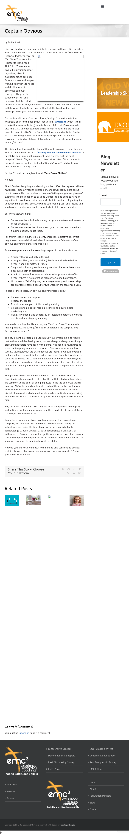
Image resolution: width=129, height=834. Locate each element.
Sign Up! (110, 262)
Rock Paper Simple (67, 825)
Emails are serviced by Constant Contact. (109, 251)
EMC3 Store (54, 769)
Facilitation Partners (100, 795)
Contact (94, 809)
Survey (10, 798)
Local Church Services (59, 748)
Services (11, 791)
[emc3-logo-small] (16, 4)
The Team (12, 784)
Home (93, 782)
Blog (92, 802)
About (93, 788)
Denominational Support (61, 755)
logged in (24, 732)
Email (104, 195)
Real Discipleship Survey (61, 762)
